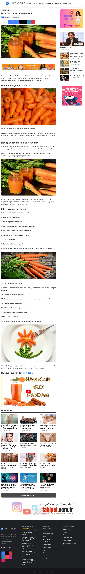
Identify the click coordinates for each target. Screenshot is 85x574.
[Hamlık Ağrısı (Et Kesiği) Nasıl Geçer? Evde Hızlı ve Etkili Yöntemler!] (28, 457)
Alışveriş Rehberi (32, 3)
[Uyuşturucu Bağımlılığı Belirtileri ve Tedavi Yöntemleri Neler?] (28, 419)
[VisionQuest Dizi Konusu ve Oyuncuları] (64, 71)
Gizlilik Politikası (67, 537)
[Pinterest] (33, 22)
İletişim (65, 532)
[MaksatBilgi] (16, 3)
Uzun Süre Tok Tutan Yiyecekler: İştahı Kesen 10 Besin (47, 465)
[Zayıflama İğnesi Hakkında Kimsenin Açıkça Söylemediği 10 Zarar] (48, 419)
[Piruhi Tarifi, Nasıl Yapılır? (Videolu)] (64, 63)
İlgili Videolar (27, 373)
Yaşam (65, 3)
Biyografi (41, 3)
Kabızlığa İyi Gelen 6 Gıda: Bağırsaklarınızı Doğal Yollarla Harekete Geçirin (9, 426)
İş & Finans (45, 555)
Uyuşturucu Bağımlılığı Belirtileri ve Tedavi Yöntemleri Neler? (27, 426)
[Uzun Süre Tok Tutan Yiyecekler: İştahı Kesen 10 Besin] (48, 457)
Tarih (43, 552)
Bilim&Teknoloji (49, 3)
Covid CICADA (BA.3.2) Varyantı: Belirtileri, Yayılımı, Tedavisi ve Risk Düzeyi (47, 486)
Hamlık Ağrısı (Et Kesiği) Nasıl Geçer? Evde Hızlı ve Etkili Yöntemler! (28, 465)
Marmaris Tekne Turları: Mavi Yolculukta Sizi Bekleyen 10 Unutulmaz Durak (28, 546)
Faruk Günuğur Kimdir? (77, 75)
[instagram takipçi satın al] (42, 508)
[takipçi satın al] (28, 67)
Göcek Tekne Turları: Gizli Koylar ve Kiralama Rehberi (29, 532)
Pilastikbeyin (7, 17)
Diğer (69, 3)
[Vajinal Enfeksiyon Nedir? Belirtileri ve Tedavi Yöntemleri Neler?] (48, 437)
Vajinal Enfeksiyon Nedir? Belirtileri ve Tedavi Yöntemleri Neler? (48, 445)
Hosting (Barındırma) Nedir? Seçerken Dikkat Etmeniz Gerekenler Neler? (28, 561)
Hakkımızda (66, 529)
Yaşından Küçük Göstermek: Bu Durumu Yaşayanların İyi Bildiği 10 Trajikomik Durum (9, 446)
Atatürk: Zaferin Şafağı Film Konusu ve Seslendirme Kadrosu (76, 55)
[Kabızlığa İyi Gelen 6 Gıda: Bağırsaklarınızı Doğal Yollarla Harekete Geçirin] (9, 419)
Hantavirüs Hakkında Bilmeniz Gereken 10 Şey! (28, 444)
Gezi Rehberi (45, 542)
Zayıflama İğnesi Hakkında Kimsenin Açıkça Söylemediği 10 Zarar (48, 426)
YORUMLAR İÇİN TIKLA (29, 495)
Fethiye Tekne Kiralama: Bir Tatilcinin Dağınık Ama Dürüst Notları (29, 538)
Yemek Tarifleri (46, 539)
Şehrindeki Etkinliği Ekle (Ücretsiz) (69, 543)
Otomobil (44, 558)
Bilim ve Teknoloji (47, 547)
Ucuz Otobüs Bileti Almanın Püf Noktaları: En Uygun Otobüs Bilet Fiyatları (29, 554)
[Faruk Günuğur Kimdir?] (64, 78)
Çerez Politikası (67, 540)
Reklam (65, 535)
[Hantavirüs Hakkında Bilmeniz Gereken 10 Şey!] (28, 437)
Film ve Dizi (58, 3)
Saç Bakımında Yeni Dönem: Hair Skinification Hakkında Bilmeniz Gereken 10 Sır (9, 466)
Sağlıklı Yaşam (5, 10)
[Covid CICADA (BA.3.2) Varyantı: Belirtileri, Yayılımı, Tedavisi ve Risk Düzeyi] (48, 477)
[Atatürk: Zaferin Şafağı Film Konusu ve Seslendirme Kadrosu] (64, 55)
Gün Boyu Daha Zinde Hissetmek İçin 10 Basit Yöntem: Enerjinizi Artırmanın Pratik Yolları (27, 486)
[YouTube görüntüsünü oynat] (28, 391)
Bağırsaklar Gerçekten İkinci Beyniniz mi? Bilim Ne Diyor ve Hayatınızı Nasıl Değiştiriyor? (8, 486)
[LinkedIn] (29, 22)
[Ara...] (74, 3)
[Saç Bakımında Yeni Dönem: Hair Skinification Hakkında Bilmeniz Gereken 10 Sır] (9, 457)
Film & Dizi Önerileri (47, 533)
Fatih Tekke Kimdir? (67, 47)
